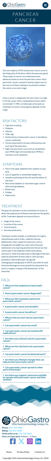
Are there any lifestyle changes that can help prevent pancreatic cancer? (23, 360)
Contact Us (40, 452)
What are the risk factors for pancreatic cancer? (23, 347)
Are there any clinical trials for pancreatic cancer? (24, 339)
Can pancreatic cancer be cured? (21, 325)
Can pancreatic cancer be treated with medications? (23, 331)
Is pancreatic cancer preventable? (21, 306)
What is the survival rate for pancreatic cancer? (23, 318)
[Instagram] (30, 441)
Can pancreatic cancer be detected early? (25, 354)
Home (9, 452)
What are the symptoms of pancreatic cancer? (22, 286)
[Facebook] (13, 441)
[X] (21, 441)
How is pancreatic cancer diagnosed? (23, 293)
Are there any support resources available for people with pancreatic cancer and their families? (25, 377)
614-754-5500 (15, 427)
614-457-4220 (15, 430)
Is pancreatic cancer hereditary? (21, 312)
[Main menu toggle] (45, 5)
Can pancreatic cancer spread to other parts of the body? (23, 368)
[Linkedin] (38, 441)
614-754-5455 (25, 433)
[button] (25, 287)
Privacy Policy (23, 452)
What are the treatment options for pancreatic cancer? (21, 299)
